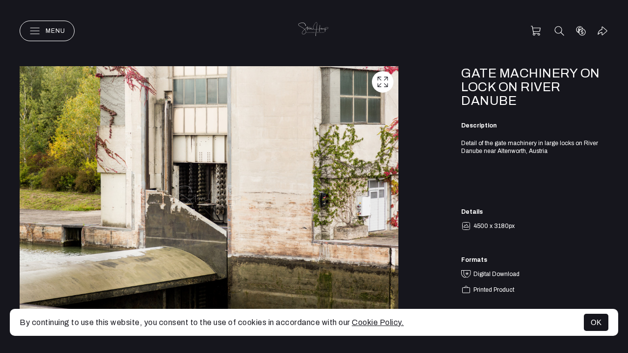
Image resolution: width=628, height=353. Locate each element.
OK (596, 322)
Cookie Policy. (378, 322)
